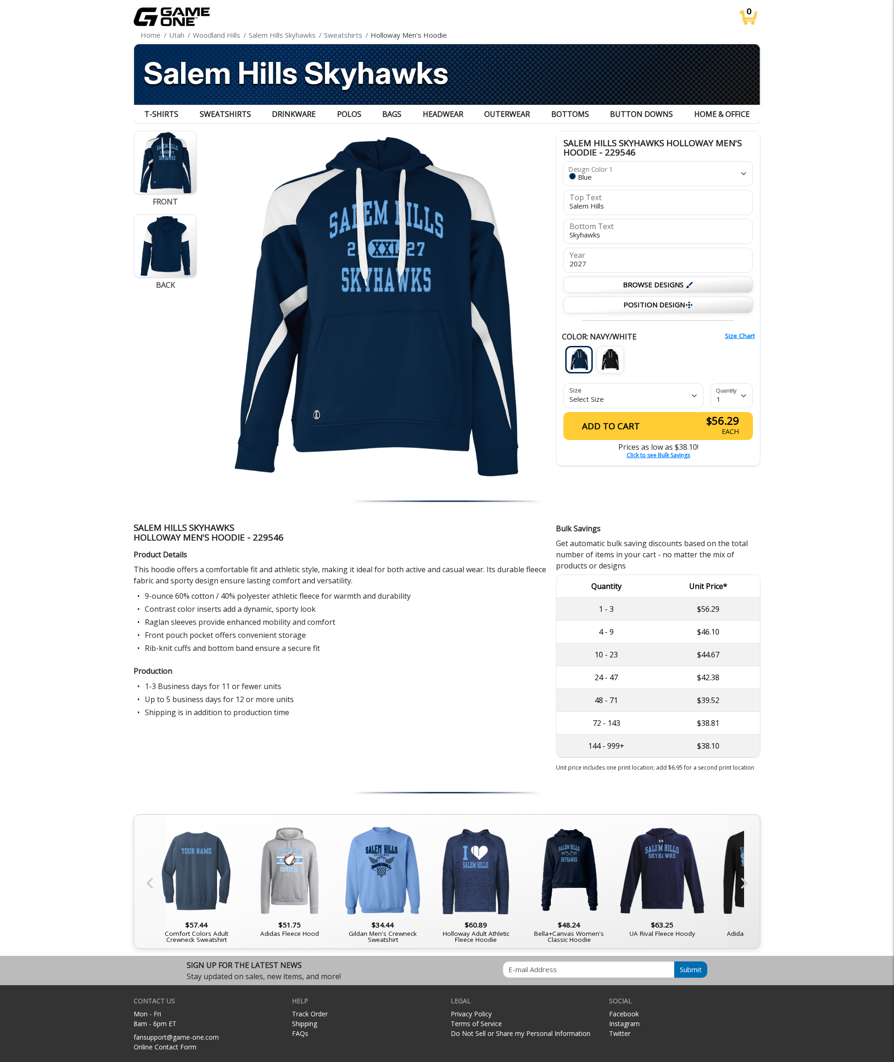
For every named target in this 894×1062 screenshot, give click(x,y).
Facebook (624, 1013)
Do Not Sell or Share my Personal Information (520, 1033)
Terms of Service (476, 1023)
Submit (691, 969)
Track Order (310, 1013)
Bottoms (570, 114)
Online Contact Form (165, 1046)
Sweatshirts (225, 114)
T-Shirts (161, 114)
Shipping (304, 1023)
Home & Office (722, 114)
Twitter (619, 1033)
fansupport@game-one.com (176, 1037)
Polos (349, 114)
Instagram (624, 1023)
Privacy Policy (471, 1013)
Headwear (443, 114)
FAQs (300, 1033)
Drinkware (294, 114)
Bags (391, 114)
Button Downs (641, 114)
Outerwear (507, 114)
